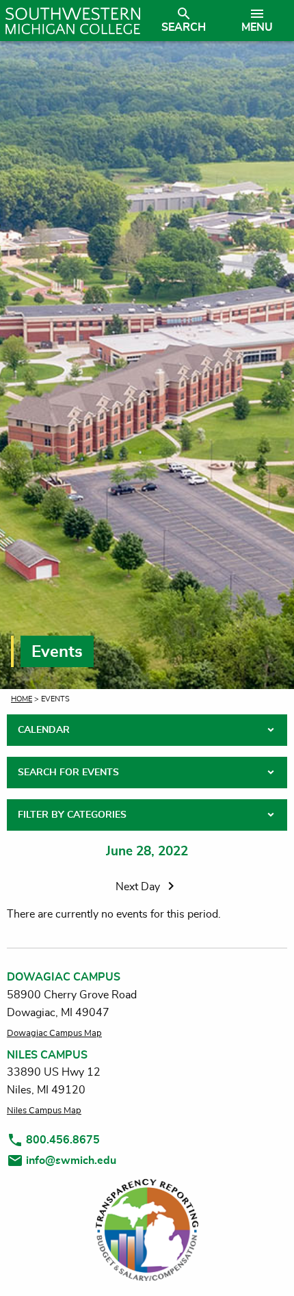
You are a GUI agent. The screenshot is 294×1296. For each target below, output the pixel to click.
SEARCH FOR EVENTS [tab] (68, 772)
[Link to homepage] (72, 20)
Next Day (139, 886)
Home (21, 699)
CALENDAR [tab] (44, 730)
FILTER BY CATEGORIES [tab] (72, 815)
